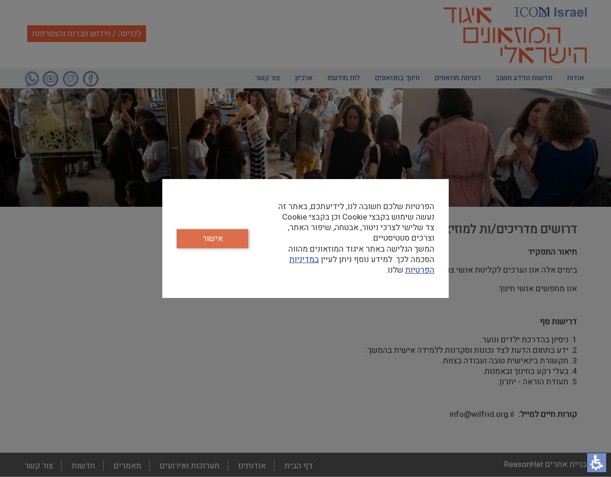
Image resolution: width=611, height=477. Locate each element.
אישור (212, 238)
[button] (596, 462)
